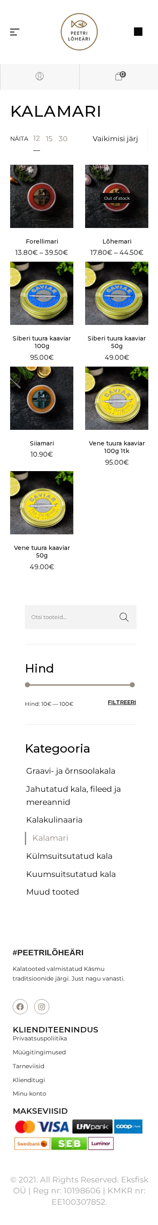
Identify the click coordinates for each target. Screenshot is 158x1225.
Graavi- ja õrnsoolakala (70, 771)
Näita (19, 138)
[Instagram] (41, 1006)
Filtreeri (122, 702)
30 (63, 138)
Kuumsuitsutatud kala (71, 874)
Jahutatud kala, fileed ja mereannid (73, 795)
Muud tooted (52, 892)
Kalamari (50, 838)
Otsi (124, 617)
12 (36, 138)
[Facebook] (20, 1006)
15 (49, 138)
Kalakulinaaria (54, 820)
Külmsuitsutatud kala (69, 856)
